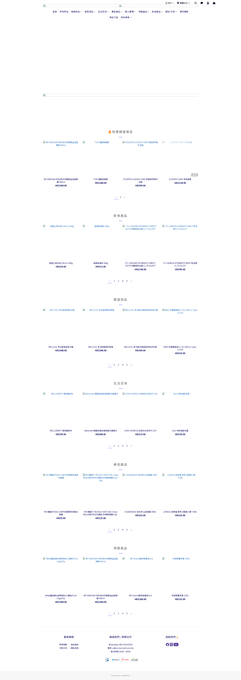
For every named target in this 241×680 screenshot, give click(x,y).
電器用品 (75, 11)
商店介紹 (113, 17)
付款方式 (63, 648)
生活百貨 (102, 11)
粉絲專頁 (125, 17)
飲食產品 (156, 11)
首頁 (55, 11)
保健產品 (142, 11)
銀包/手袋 (170, 11)
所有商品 (64, 11)
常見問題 (63, 644)
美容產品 (116, 11)
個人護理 (129, 11)
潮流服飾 (184, 11)
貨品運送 (75, 644)
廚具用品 (89, 11)
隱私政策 (75, 648)
